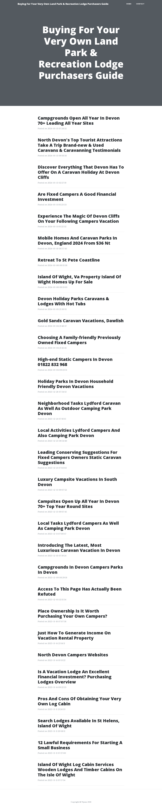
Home (128, 4)
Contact (140, 4)
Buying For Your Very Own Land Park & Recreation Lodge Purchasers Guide (63, 3)
